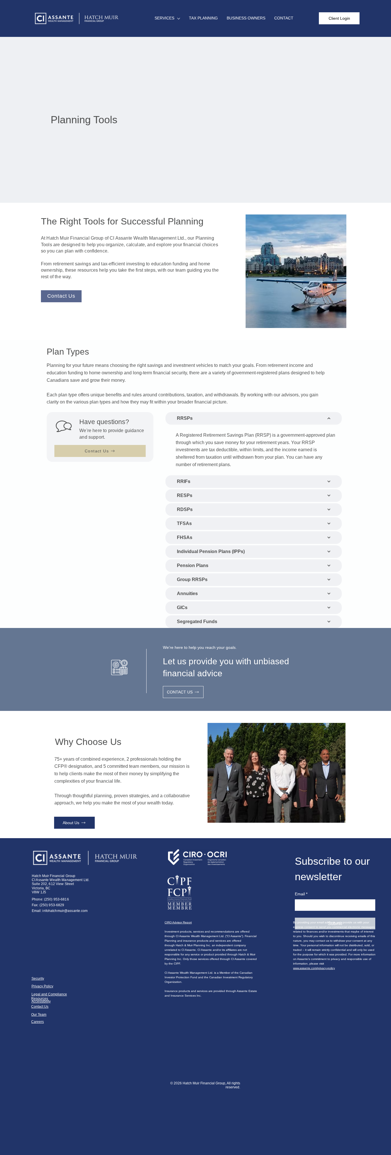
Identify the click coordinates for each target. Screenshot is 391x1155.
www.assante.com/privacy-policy (314, 968)
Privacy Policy (42, 986)
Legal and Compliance (49, 994)
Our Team (38, 1015)
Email (301, 894)
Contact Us (39, 1007)
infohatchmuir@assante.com (65, 911)
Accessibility (41, 1001)
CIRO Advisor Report (178, 922)
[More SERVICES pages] (178, 18)
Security (37, 979)
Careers (37, 1022)
